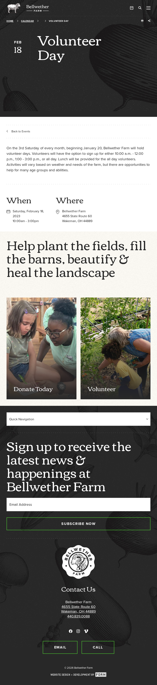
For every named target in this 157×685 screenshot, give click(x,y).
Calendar (27, 21)
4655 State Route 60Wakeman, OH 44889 (78, 609)
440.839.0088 (78, 616)
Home (10, 21)
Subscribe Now (78, 523)
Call (98, 647)
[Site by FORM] (78, 675)
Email (60, 647)
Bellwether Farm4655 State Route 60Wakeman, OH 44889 (77, 216)
